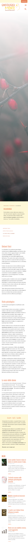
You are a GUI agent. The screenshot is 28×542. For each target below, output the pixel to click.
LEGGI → (10, 473)
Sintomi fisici (6, 228)
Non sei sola (6, 236)
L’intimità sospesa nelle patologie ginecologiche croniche (15, 480)
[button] (25, 5)
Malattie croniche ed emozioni (16, 496)
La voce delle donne (9, 233)
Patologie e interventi (9, 205)
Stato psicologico (8, 231)
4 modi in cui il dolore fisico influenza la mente (16, 511)
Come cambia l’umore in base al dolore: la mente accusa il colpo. (17, 461)
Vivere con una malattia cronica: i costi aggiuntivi (17, 529)
